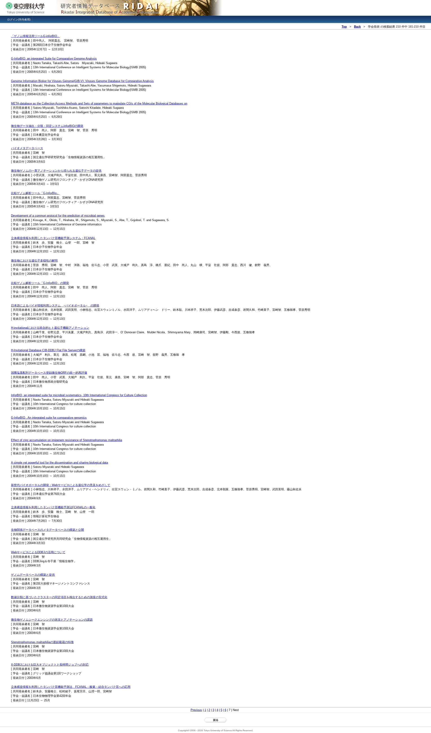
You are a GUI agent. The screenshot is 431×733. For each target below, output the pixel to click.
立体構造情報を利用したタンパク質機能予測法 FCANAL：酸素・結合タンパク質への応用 (70, 687)
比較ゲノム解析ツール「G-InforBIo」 (35, 193)
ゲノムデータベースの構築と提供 (33, 574)
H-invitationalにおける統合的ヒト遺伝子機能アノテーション (50, 327)
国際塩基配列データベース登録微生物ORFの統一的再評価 (49, 372)
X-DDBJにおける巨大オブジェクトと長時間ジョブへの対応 (50, 664)
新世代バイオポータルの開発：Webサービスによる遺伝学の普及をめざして (60, 485)
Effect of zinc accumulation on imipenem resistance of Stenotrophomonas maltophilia (66, 440)
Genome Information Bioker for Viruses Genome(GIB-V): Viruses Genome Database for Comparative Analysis (82, 81)
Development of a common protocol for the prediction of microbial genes (58, 215)
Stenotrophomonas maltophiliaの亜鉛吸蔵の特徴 (42, 642)
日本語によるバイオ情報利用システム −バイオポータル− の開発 (55, 305)
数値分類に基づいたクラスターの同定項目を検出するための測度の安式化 (59, 597)
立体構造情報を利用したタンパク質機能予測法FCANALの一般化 (53, 507)
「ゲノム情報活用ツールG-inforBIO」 (35, 36)
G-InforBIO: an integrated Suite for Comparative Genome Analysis (54, 58)
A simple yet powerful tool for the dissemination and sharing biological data (59, 462)
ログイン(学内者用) (19, 19)
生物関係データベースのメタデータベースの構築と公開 (47, 529)
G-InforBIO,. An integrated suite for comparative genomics (49, 417)
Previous (196, 710)
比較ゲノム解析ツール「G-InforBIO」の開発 (40, 283)
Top (344, 26)
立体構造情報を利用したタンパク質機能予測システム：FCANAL (53, 238)
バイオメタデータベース (27, 148)
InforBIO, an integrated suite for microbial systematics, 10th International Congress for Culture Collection (79, 395)
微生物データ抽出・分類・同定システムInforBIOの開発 (47, 126)
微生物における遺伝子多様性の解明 (34, 260)
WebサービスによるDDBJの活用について (38, 552)
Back (357, 26)
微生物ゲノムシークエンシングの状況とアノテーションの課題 (52, 619)
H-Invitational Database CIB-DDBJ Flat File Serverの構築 (48, 350)
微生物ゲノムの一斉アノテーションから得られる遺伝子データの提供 (56, 170)
